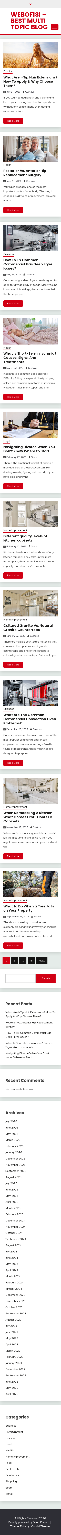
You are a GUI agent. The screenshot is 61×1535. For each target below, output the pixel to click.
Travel (9, 1493)
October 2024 (14, 1232)
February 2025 (14, 1214)
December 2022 (15, 1369)
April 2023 (11, 1344)
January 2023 (13, 1363)
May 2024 (11, 1263)
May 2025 (11, 1195)
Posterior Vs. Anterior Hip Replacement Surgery (24, 172)
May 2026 (11, 1133)
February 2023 (14, 1356)
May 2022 (11, 1387)
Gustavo (30, 91)
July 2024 (11, 1251)
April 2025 (11, 1201)
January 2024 (13, 1288)
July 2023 (11, 1325)
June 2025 (11, 1189)
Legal (6, 441)
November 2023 (15, 1301)
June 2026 (11, 1127)
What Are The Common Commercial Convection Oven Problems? (29, 719)
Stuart (34, 457)
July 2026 (11, 1121)
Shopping (11, 1481)
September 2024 (15, 1239)
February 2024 (14, 1282)
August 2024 (13, 1245)
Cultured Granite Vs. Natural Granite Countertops (28, 627)
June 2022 (11, 1381)
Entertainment (14, 1431)
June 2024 (11, 1257)
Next (42, 960)
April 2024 (11, 1270)
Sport (8, 1487)
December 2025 (15, 1158)
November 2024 (15, 1226)
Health (7, 164)
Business (8, 254)
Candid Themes (40, 1526)
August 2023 (13, 1319)
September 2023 (15, 1313)
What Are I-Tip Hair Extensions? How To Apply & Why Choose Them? (30, 81)
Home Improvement (15, 530)
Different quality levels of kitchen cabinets (25, 538)
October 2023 (14, 1307)
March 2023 (13, 1350)
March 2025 (13, 1208)
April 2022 (11, 1394)
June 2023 (11, 1332)
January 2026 (13, 1152)
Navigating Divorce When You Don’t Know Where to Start (29, 449)
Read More (13, 120)
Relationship (12, 1475)
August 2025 (13, 1177)
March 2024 (13, 1276)
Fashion (8, 71)
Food (8, 1444)
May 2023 (11, 1338)
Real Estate (12, 1469)
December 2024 (15, 1220)
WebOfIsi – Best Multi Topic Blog (29, 20)
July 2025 (11, 1183)
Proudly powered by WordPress (28, 1522)
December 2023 (15, 1294)
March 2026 (13, 1139)
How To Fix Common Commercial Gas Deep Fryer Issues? (27, 264)
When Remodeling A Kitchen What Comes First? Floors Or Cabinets (27, 817)
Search (46, 978)
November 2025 (15, 1164)
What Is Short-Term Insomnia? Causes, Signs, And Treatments (29, 357)
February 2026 (14, 1146)
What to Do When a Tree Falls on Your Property (28, 908)
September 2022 (15, 1375)
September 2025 (15, 1170)
